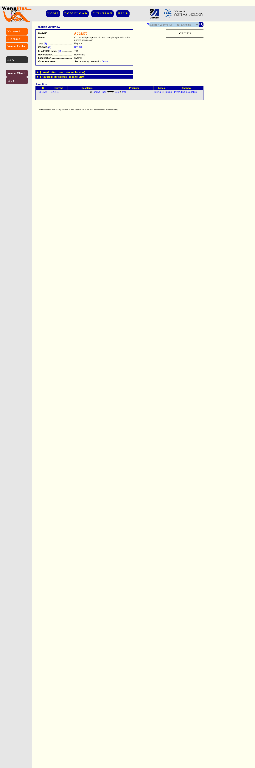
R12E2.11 (159, 92)
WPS (11, 80)
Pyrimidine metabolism (185, 92)
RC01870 (42, 92)
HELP (123, 13)
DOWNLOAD (76, 13)
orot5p (97, 92)
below (105, 61)
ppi (104, 92)
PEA (10, 59)
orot (117, 92)
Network (14, 31)
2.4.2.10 (55, 92)
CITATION (103, 13)
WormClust (16, 73)
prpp (124, 92)
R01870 (78, 47)
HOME (53, 13)
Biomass (13, 38)
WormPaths (16, 46)
